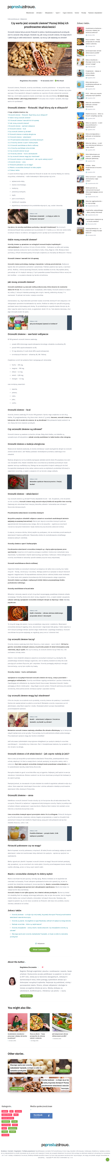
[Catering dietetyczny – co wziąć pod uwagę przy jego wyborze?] (80, 230)
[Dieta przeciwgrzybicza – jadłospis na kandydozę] (80, 136)
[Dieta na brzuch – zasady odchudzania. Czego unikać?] (80, 178)
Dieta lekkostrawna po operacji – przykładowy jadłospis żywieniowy (93, 156)
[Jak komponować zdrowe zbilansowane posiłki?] (80, 52)
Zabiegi (5, 1131)
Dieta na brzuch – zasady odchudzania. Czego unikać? (94, 179)
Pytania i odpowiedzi (95, 13)
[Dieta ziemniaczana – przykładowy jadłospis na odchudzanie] (80, 84)
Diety (16, 1114)
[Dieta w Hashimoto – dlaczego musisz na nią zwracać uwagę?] (80, 61)
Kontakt (10, 1151)
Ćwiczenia (5, 1135)
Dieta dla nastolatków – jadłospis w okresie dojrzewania (93, 104)
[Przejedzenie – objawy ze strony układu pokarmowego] (80, 73)
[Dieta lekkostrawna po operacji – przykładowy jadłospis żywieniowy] (80, 156)
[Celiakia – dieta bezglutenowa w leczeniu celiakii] (80, 167)
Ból (11, 1111)
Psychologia (6, 1125)
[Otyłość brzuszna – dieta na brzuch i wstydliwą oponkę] (80, 115)
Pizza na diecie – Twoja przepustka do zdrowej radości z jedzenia (37, 1036)
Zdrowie (39, 13)
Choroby (18, 1111)
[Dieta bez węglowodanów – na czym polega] (80, 203)
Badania (5, 1111)
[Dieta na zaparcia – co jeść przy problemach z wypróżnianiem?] (80, 124)
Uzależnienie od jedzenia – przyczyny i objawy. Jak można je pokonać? (17, 1036)
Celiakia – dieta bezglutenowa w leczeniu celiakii (94, 167)
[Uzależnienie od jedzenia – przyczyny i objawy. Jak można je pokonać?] (80, 30)
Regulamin (17, 1151)
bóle (52, 627)
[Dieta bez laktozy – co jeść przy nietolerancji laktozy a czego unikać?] (80, 145)
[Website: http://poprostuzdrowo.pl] (42, 967)
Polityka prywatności (28, 1151)
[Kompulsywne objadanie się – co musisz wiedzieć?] (80, 221)
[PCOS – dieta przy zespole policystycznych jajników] (80, 95)
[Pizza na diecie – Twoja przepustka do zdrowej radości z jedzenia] (80, 41)
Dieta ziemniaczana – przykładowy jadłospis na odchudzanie (93, 84)
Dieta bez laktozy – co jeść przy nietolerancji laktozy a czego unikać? (94, 145)
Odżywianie (48, 13)
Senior (77, 13)
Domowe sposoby (8, 1118)
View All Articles (26, 995)
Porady (83, 13)
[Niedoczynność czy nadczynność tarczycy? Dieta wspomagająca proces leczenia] (80, 189)
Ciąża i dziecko (67, 13)
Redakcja (4, 1151)
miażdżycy (59, 630)
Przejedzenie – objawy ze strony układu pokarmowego (93, 73)
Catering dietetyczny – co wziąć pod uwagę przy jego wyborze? (94, 230)
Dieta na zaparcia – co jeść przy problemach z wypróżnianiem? (94, 125)
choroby (67, 600)
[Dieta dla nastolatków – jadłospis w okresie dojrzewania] (80, 104)
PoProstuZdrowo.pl (13, 19)
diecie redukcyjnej (22, 686)
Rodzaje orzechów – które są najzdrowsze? (27, 924)
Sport (57, 13)
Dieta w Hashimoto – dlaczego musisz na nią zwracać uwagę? (93, 62)
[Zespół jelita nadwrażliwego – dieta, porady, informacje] (80, 212)
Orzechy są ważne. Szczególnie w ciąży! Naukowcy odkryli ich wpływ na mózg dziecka (41, 921)
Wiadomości (30, 13)
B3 (35, 347)
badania (20, 449)
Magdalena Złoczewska (28, 967)
